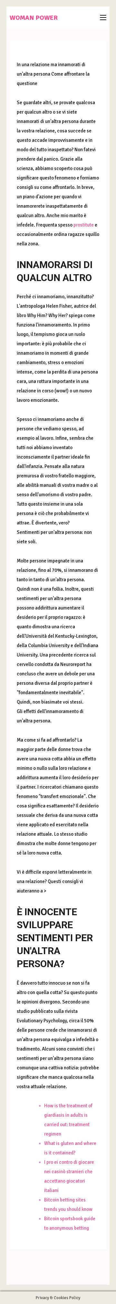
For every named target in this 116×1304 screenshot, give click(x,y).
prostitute (83, 225)
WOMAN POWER (34, 18)
